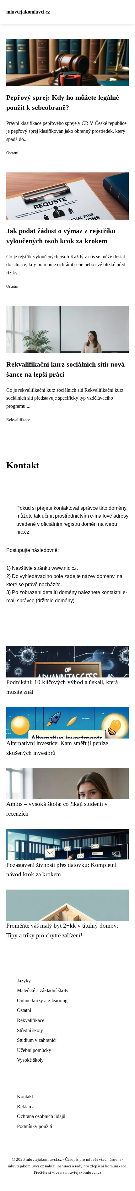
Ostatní (12, 153)
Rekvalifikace (18, 420)
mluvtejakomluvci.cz (28, 11)
